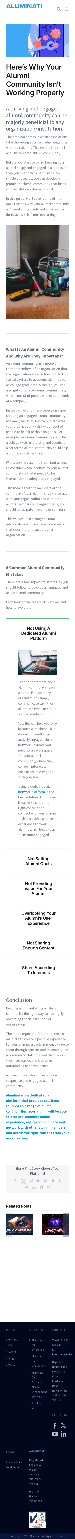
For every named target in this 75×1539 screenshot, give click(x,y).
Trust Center (13, 1467)
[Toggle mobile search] (59, 9)
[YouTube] (55, 1434)
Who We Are (13, 1342)
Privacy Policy (14, 1462)
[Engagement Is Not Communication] (19, 1216)
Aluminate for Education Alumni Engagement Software (38, 1384)
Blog (11, 1358)
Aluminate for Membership (38, 1361)
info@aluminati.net (63, 1354)
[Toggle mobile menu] (67, 9)
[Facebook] (55, 1426)
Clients (12, 1351)
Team (11, 1365)
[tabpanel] (37, 748)
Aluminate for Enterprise (38, 1344)
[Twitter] (63, 1425)
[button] (9, 1225)
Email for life (37, 1405)
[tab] (37, 633)
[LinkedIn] (63, 1434)
